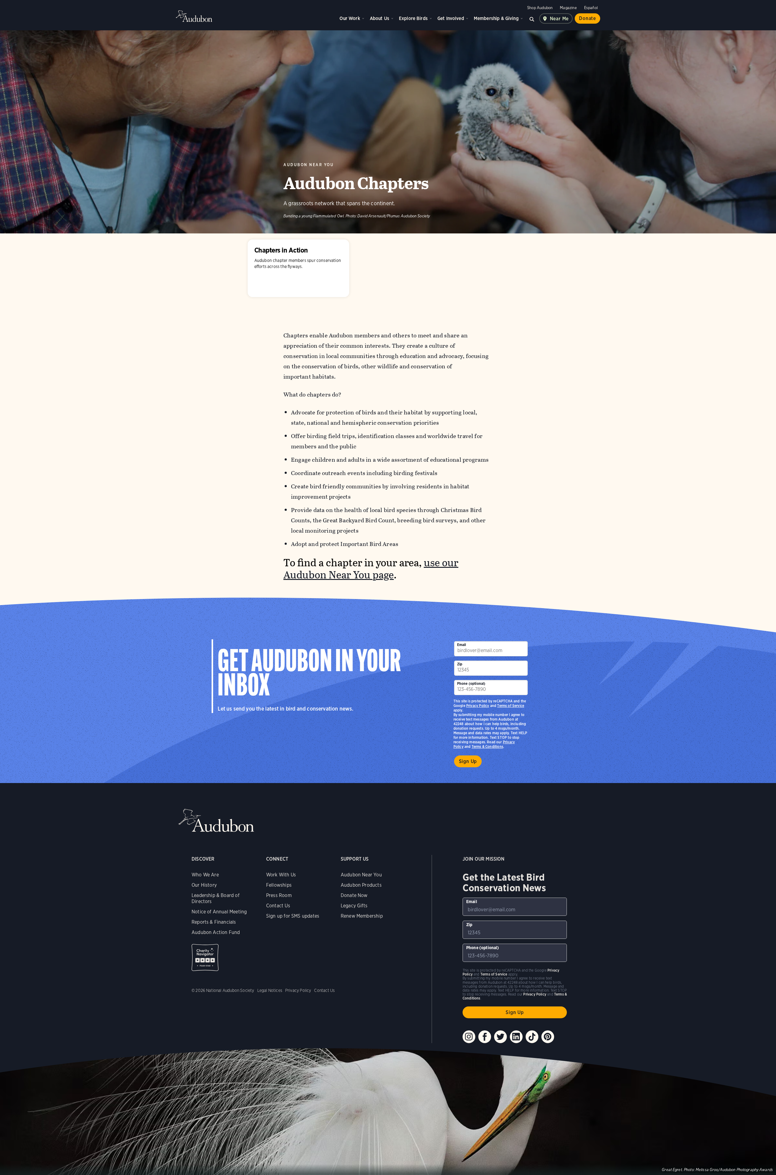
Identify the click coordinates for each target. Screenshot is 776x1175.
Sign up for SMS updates (292, 916)
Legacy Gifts (354, 906)
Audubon (194, 16)
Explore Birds (413, 18)
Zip (460, 664)
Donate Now (354, 895)
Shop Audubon (540, 7)
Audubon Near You (308, 164)
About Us (379, 18)
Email (461, 644)
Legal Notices (269, 990)
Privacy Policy (477, 705)
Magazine (568, 7)
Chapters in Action (298, 268)
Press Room (279, 895)
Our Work (350, 18)
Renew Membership (362, 916)
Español (591, 7)
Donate (587, 18)
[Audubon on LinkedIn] (516, 1036)
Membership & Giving (496, 18)
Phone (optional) (471, 683)
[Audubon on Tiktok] (532, 1036)
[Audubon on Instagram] (469, 1036)
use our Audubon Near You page (370, 569)
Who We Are (205, 875)
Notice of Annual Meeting (219, 912)
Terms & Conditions (487, 746)
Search (532, 18)
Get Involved (450, 18)
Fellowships (279, 885)
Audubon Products (361, 885)
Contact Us (278, 906)
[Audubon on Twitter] (500, 1036)
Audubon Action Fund (216, 932)
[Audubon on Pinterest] (547, 1036)
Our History (204, 885)
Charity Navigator (205, 957)
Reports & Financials (214, 922)
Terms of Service (510, 705)
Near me (559, 19)
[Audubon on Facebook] (484, 1036)
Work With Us (281, 875)
